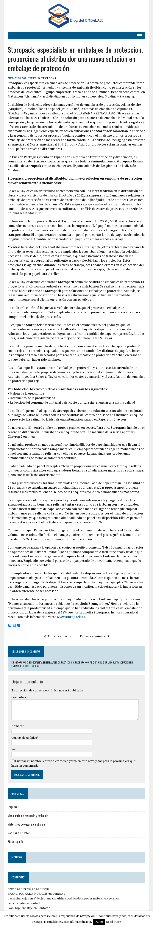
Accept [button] (99, 921)
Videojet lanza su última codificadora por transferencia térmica (76, 898)
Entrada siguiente (92, 636)
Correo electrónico (24, 738)
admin (32, 78)
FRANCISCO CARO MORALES (28, 893)
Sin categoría (15, 841)
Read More (113, 921)
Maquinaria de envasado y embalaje (28, 815)
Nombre (16, 726)
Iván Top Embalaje (20, 908)
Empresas (13, 807)
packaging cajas (18, 898)
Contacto (42, 889)
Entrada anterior (60, 636)
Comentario (19, 697)
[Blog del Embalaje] (76, 16)
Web (14, 749)
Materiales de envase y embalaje (26, 824)
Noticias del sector (19, 833)
